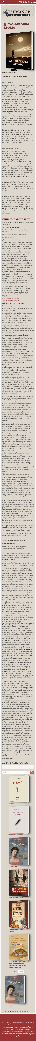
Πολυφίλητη (13, 866)
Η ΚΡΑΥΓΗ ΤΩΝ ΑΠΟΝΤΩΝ (17, 898)
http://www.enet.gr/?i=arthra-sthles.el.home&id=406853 (11, 299)
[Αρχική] (16, 12)
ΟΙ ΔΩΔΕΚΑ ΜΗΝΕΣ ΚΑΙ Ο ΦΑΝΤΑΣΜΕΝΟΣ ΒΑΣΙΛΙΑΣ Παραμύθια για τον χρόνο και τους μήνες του (17, 964)
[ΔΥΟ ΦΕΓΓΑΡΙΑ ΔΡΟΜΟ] (18, 50)
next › (21, 971)
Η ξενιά (11, 803)
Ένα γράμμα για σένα (16, 835)
